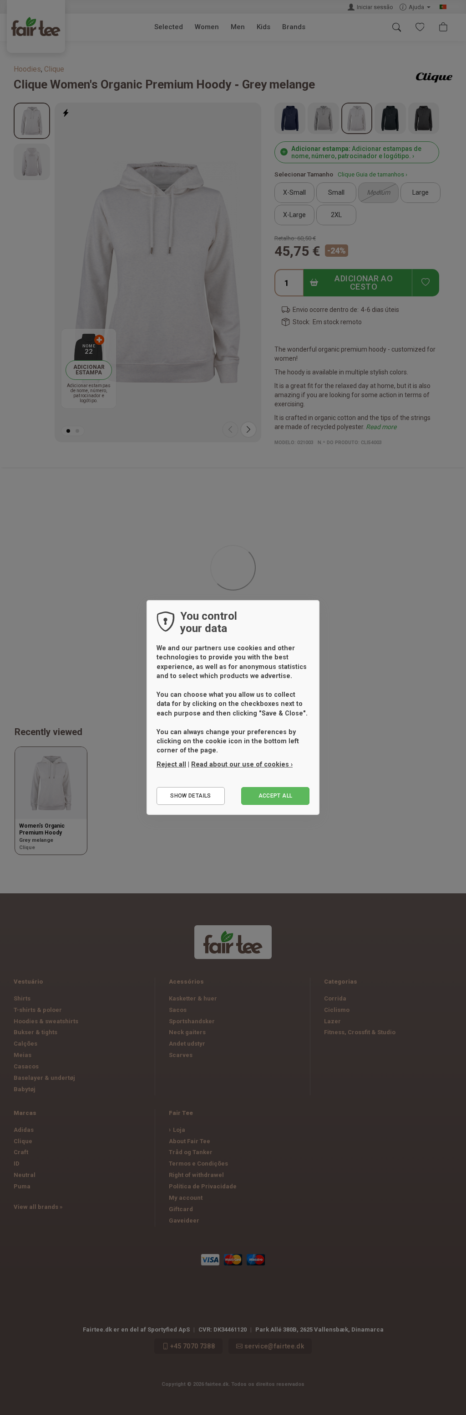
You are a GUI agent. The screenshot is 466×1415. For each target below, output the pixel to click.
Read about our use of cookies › (242, 764)
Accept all (275, 796)
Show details (190, 796)
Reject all (171, 764)
